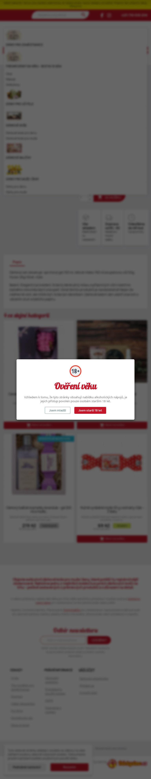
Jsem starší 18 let (90, 410)
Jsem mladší (57, 410)
